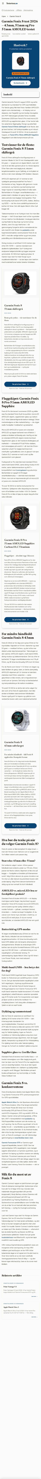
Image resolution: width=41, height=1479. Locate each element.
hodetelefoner (7, 1237)
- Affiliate (19, 10)
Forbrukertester (9, 10)
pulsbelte (26, 230)
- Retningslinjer (28, 10)
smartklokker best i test (24, 1138)
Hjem (4, 16)
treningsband (21, 470)
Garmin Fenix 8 (15, 16)
